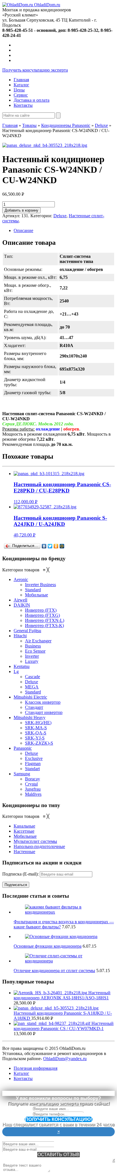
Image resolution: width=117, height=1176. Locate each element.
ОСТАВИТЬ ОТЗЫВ (58, 1154)
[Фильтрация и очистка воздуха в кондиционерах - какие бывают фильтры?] (64, 912)
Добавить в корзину (21, 210)
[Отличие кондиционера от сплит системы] (64, 960)
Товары (29, 125)
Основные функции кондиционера (48, 946)
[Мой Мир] (62, 546)
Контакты (23, 105)
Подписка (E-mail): (21, 874)
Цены (19, 89)
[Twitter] (50, 546)
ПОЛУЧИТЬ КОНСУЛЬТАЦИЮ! (58, 1119)
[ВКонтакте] (44, 546)
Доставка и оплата (31, 100)
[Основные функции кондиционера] (61, 936)
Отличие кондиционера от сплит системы (54, 970)
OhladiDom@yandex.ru (65, 1058)
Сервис (21, 95)
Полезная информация (35, 1068)
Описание (23, 230)
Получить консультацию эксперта (35, 70)
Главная (21, 79)
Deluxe (101, 125)
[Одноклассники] (56, 546)
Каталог (21, 84)
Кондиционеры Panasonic (65, 125)
